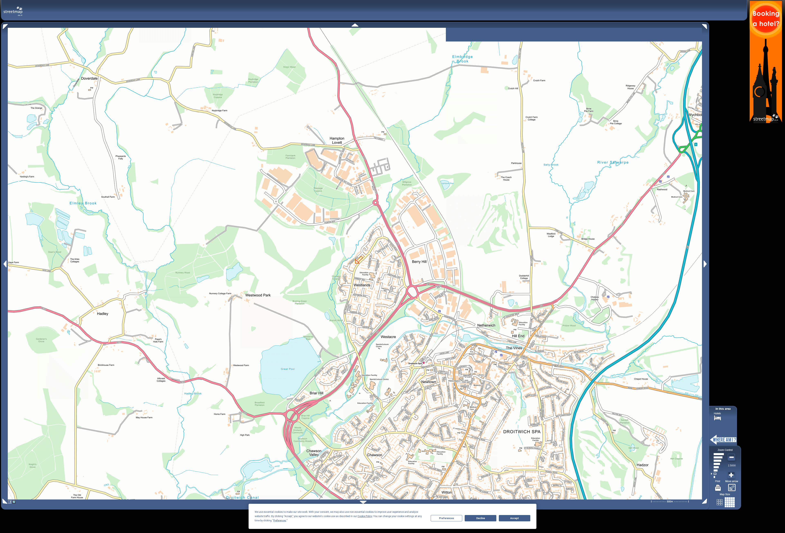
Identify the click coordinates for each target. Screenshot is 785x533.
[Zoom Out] (732, 457)
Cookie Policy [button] (365, 516)
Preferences (446, 518)
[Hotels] (717, 417)
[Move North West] (4, 25)
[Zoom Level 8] (717, 454)
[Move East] (705, 264)
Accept (514, 518)
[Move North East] (705, 25)
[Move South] (363, 502)
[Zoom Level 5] (717, 464)
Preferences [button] (279, 520)
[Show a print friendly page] (718, 486)
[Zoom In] (732, 475)
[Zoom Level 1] (717, 477)
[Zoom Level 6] (717, 461)
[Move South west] (4, 501)
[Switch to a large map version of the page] (726, 501)
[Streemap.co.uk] (13, 9)
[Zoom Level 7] (717, 457)
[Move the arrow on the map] (731, 486)
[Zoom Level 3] (717, 470)
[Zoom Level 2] (717, 474)
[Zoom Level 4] (717, 467)
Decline (480, 518)
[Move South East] (705, 501)
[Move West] (4, 264)
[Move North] (355, 25)
